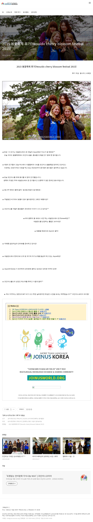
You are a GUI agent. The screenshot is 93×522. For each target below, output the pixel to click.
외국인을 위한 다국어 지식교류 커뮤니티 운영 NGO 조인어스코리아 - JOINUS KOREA (34, 479)
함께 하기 (17, 12)
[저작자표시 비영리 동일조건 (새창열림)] (29, 409)
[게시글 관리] (13, 409)
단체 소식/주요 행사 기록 (11, 40)
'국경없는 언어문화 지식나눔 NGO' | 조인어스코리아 (29, 476)
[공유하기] (10, 409)
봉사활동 (26, 12)
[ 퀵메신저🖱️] (6, 507)
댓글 (3, 466)
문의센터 (34, 12)
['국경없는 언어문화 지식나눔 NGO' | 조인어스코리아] (13, 3)
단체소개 (9, 12)
